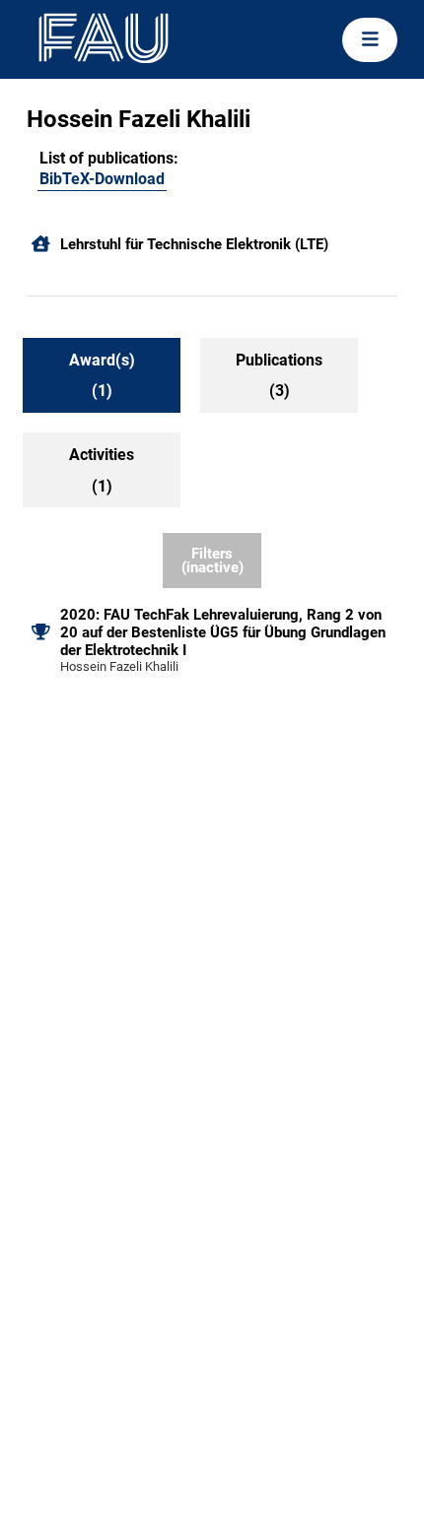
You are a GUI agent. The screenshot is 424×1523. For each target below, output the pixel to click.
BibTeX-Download (102, 178)
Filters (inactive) (212, 561)
